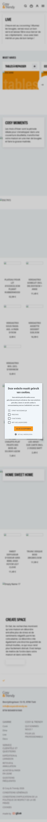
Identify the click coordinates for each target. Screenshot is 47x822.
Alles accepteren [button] (23, 429)
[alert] (23, 411)
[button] (23, 411)
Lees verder (36, 405)
